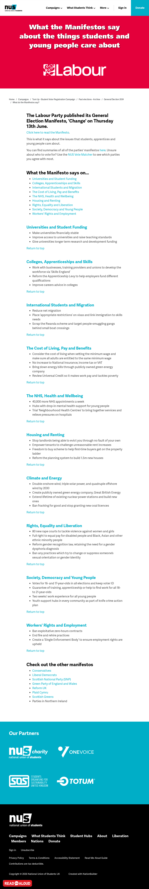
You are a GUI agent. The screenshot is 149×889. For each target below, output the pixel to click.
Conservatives (41, 671)
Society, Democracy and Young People (57, 209)
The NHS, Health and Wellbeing (52, 196)
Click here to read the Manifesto (47, 132)
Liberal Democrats (44, 675)
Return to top (35, 248)
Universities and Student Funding (54, 179)
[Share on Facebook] (6, 868)
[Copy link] (6, 843)
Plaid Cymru (40, 692)
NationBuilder (90, 873)
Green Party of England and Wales (54, 684)
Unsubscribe (27, 850)
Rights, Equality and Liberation (52, 205)
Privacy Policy (16, 858)
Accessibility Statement (67, 858)
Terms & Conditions (39, 858)
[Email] (6, 851)
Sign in (122, 7)
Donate (139, 7)
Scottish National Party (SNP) (51, 679)
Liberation (120, 836)
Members (18, 841)
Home (12, 99)
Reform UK (39, 688)
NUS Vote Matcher (80, 154)
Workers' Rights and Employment (54, 214)
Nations (37, 841)
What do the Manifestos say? (26, 102)
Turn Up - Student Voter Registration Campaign (53, 99)
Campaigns (53, 7)
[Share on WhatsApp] (6, 876)
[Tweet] (6, 859)
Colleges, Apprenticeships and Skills (56, 183)
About (102, 836)
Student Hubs (81, 836)
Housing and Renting (46, 201)
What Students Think (80, 7)
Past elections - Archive (89, 99)
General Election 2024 (114, 99)
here (102, 150)
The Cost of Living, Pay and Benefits (55, 192)
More (103, 7)
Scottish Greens (43, 697)
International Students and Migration (57, 187)
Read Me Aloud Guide (96, 858)
